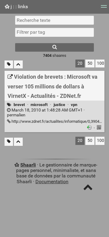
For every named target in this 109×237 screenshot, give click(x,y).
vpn (74, 104)
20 (80, 63)
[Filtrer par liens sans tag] (9, 64)
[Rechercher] (54, 47)
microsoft (39, 104)
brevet (19, 104)
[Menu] (104, 8)
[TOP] (88, 188)
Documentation (51, 181)
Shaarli (28, 165)
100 (100, 63)
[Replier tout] (18, 64)
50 (90, 63)
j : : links (18, 6)
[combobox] (54, 32)
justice (59, 104)
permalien (46, 113)
